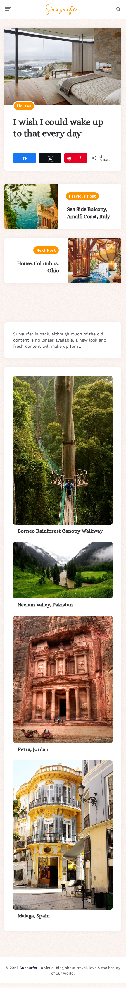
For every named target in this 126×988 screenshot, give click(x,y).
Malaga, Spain (34, 916)
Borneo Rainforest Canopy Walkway (60, 531)
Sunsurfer (28, 967)
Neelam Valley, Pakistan (45, 605)
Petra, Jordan (33, 749)
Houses (24, 106)
